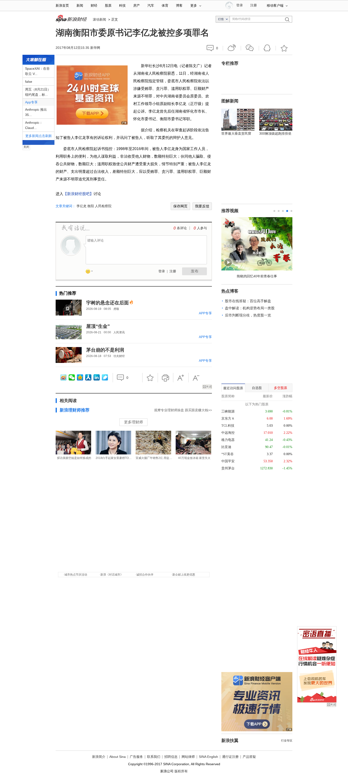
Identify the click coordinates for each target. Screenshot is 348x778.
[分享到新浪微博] (63, 377)
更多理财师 (133, 422)
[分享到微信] (72, 377)
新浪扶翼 (229, 740)
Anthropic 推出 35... (36, 112)
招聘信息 (171, 757)
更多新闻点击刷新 (38, 136)
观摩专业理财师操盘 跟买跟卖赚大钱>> (183, 410)
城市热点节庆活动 (75, 574)
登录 (161, 271)
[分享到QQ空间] (80, 377)
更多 (193, 5)
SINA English (208, 757)
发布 (194, 271)
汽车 (150, 5)
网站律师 (188, 757)
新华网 (95, 48)
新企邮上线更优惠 (183, 574)
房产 (136, 5)
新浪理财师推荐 (74, 410)
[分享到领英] (97, 377)
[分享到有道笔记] (105, 377)
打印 (165, 377)
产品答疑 (249, 757)
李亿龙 (81, 206)
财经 (94, 5)
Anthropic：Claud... (34, 125)
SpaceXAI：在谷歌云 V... (37, 71)
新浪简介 (98, 757)
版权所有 (181, 771)
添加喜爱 (284, 48)
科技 (122, 5)
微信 (250, 48)
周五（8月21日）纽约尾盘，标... (38, 91)
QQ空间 (267, 48)
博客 (179, 5)
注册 (253, 5)
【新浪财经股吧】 (78, 194)
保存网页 (180, 206)
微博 (232, 48)
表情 (91, 272)
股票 (108, 5)
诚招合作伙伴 (144, 574)
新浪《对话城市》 (111, 574)
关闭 (331, 705)
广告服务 (136, 757)
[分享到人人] (88, 377)
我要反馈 (202, 206)
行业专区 (286, 740)
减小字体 (196, 377)
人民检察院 (103, 206)
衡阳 (90, 206)
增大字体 (180, 377)
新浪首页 (62, 5)
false (28, 81)
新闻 (79, 5)
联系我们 (153, 757)
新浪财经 (72, 19)
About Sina (117, 757)
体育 (165, 5)
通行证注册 (230, 757)
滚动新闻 (99, 19)
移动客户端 (275, 5)
